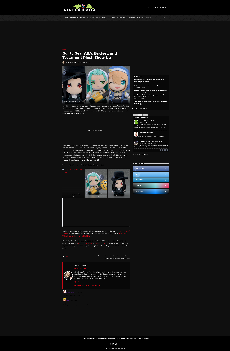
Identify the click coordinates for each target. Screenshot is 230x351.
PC (109, 17)
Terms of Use (131, 339)
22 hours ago (143, 138)
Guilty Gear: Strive (111, 258)
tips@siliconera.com (118, 349)
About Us (111, 339)
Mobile (114, 17)
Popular (145, 115)
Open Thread (92, 339)
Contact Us (121, 339)
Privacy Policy (143, 339)
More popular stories (140, 108)
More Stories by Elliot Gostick (87, 285)
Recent (140, 115)
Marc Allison (144, 132)
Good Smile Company (116, 256)
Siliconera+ (74, 17)
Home (66, 17)
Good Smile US (102, 243)
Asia (103, 256)
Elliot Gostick (72, 62)
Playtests (140, 17)
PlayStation (94, 17)
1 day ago (158, 146)
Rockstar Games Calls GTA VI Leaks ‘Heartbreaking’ (151, 90)
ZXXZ (141, 120)
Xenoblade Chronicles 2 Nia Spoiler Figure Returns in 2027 (149, 127)
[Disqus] (96, 311)
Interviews (131, 17)
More (147, 17)
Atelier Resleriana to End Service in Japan (147, 86)
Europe (107, 256)
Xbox (103, 17)
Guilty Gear (127, 256)
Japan (118, 258)
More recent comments (140, 154)
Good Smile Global (85, 243)
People (135, 115)
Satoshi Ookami (145, 141)
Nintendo (83, 17)
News (64, 49)
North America (126, 258)
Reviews (122, 17)
